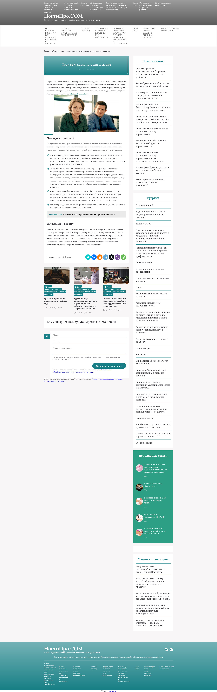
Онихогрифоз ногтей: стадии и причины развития (145, 6)
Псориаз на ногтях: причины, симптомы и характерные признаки (152, 397)
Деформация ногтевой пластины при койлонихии (96, 6)
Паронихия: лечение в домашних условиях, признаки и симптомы (153, 385)
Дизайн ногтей (144, 262)
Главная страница (84, 4)
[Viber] (117, 257)
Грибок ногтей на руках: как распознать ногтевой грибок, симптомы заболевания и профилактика (151, 252)
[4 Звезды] (69, 257)
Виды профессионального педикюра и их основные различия (82, 51)
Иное (138, 287)
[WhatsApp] (123, 257)
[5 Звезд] (71, 257)
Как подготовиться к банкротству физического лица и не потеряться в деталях (153, 107)
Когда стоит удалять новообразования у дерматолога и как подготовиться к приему (149, 156)
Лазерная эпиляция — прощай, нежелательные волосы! (150, 623)
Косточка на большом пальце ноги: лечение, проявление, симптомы (152, 329)
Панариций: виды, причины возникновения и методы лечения (151, 373)
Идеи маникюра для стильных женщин (152, 279)
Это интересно (144, 442)
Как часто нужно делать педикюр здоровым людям (155, 500)
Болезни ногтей (144, 205)
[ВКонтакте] (94, 257)
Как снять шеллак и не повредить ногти (148, 304)
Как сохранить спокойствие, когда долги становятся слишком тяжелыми (151, 95)
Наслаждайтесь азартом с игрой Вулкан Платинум (150, 570)
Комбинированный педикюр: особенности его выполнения (155, 531)
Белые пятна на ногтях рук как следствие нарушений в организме (51, 7)
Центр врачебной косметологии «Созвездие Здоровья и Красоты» (150, 582)
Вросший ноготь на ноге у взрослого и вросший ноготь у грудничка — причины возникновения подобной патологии (152, 236)
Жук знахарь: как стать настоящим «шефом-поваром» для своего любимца (153, 596)
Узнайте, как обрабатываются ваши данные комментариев (82, 371)
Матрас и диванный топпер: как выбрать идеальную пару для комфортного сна (152, 609)
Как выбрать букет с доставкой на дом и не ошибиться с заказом (153, 170)
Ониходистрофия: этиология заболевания (152, 362)
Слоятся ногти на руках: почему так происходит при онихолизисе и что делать (151, 409)
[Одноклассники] (100, 257)
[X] (111, 257)
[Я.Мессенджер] (88, 257)
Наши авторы (143, 348)
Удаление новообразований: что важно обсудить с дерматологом (151, 143)
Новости (140, 354)
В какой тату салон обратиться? (153, 484)
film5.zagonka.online (79, 94)
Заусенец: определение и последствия (150, 270)
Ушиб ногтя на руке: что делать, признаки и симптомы (153, 426)
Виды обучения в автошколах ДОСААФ (154, 515)
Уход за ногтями (145, 418)
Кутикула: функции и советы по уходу (152, 340)
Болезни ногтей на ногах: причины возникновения (71, 6)
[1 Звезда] (64, 257)
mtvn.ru (112, 691)
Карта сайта (135, 4)
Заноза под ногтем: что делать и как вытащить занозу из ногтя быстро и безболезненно (117, 6)
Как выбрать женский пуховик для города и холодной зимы (152, 84)
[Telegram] (105, 257)
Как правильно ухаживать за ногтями (151, 295)
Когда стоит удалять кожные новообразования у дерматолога (152, 131)
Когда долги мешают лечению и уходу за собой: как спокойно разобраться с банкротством (153, 119)
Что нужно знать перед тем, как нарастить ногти (153, 435)
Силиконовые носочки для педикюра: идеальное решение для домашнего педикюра (155, 468)
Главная (48, 51)
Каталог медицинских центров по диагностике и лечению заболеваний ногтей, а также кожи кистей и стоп (153, 316)
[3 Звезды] (67, 257)
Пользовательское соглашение (163, 4)
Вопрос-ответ (143, 223)
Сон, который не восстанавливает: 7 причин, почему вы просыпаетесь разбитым (151, 72)
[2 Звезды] (65, 257)
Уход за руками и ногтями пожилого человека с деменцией (150, 182)
